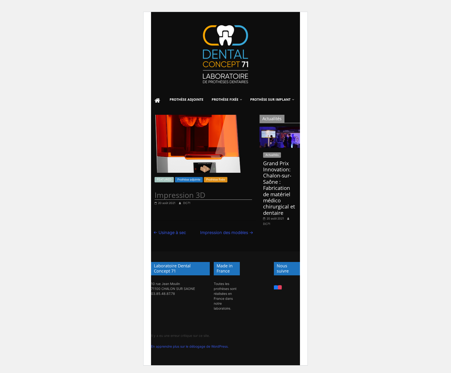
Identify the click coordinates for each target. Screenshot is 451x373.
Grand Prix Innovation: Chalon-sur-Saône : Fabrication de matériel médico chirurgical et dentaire (279, 188)
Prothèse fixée (225, 99)
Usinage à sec (169, 232)
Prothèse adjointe (186, 99)
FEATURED (164, 179)
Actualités (272, 155)
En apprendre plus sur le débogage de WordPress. (190, 346)
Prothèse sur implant (270, 99)
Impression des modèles (226, 232)
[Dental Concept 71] (157, 101)
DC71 (187, 203)
